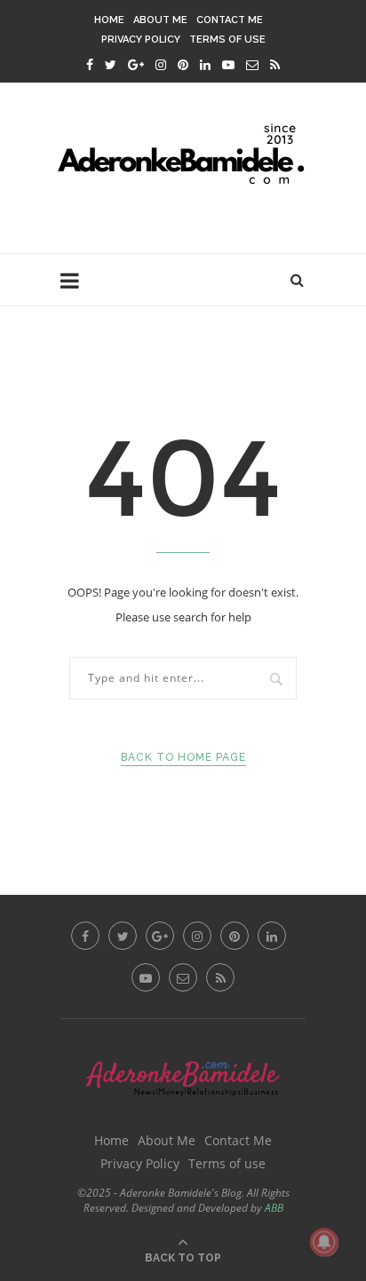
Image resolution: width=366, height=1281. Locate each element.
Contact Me (229, 20)
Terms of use (227, 39)
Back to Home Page (183, 757)
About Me (160, 20)
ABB (274, 1207)
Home (109, 20)
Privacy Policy (140, 39)
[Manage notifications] (324, 1242)
